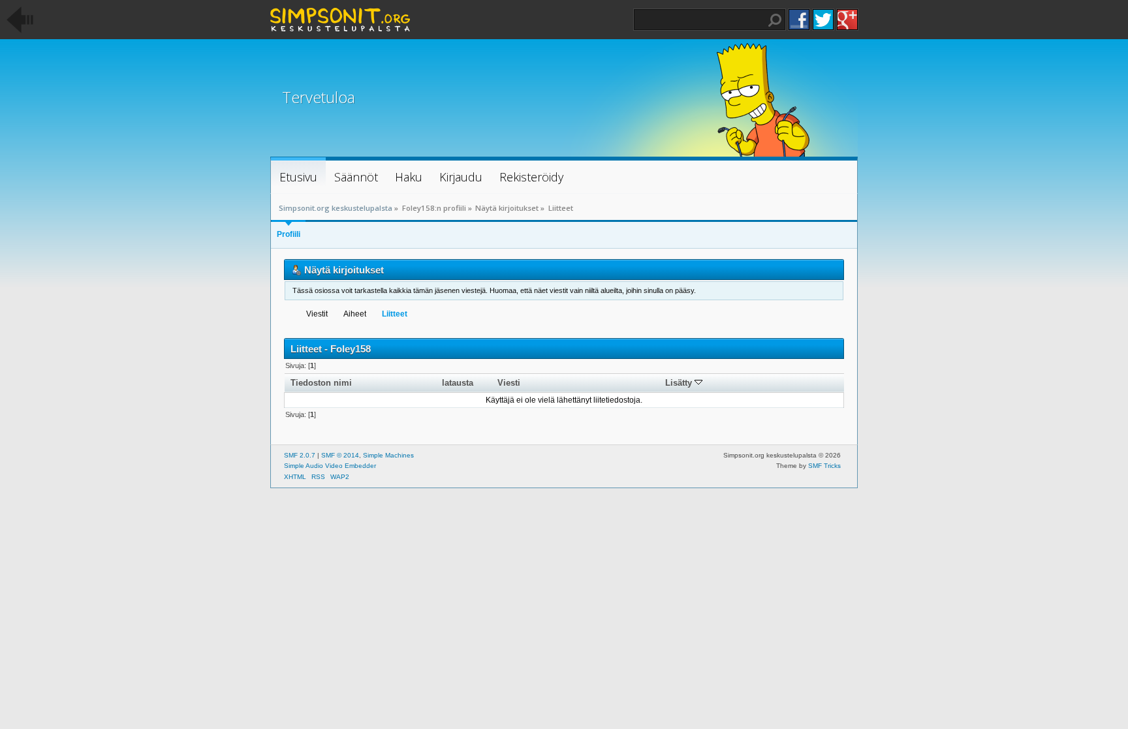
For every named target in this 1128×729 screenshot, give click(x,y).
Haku (775, 20)
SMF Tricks (824, 465)
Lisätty (680, 383)
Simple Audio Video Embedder (330, 465)
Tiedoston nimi (321, 383)
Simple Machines (388, 455)
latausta (457, 383)
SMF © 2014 (340, 455)
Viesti (508, 383)
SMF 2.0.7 (299, 455)
